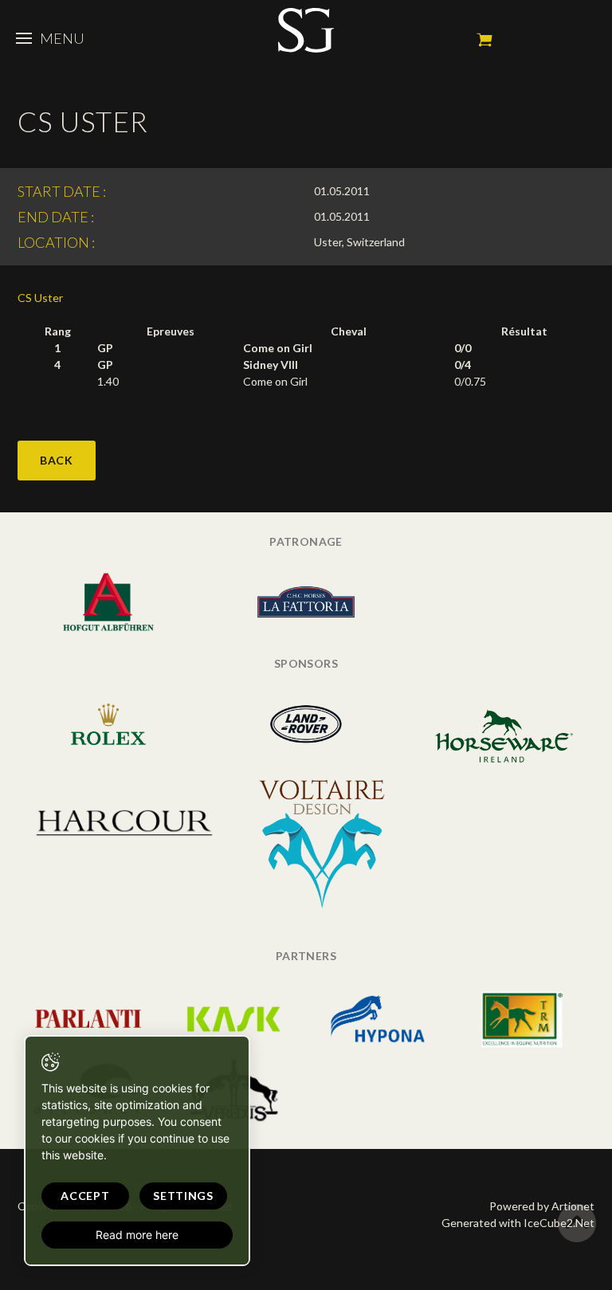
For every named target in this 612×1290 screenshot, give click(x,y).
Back (56, 460)
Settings (183, 1195)
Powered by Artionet (541, 1206)
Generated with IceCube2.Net (517, 1222)
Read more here (137, 1234)
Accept (85, 1195)
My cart (484, 40)
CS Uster (40, 297)
